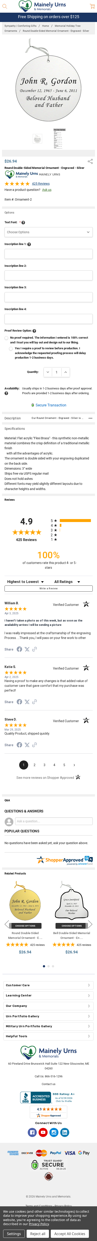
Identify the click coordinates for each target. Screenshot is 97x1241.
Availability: (12, 388)
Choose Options (25, 926)
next (90, 924)
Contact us (48, 1084)
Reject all (37, 1233)
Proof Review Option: (18, 330)
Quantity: (33, 372)
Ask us (46, 190)
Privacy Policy (38, 1224)
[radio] (72, 520)
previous (7, 924)
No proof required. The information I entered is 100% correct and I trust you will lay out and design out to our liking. (49, 340)
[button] (48, 1188)
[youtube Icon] (43, 1132)
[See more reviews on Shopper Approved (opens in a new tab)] (34, 649)
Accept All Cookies (69, 1233)
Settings (14, 1233)
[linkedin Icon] (64, 1132)
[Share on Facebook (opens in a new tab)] (19, 650)
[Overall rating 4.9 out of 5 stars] (17, 185)
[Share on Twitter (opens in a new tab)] (27, 649)
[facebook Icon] (32, 1132)
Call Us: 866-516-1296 (48, 1076)
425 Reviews (41, 183)
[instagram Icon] (53, 1132)
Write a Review (48, 588)
